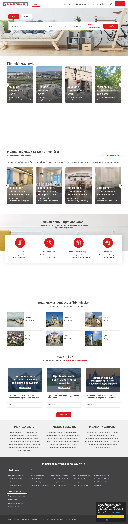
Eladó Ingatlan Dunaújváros (81, 485)
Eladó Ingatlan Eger (79, 478)
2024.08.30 (90, 404)
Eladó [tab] (14, 16)
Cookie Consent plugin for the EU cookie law (111, 520)
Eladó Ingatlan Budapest (16, 475)
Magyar (35, 4)
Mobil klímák (98, 485)
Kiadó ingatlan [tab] (28, 470)
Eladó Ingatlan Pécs (14, 482)
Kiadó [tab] (26, 16)
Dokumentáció (36, 519)
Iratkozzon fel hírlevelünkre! (76, 360)
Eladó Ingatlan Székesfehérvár (39, 485)
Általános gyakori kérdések (16, 496)
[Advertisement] (64, 127)
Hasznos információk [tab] (17, 491)
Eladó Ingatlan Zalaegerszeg (60, 482)
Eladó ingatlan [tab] (14, 470)
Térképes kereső (95, 25)
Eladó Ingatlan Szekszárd (102, 475)
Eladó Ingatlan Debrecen (37, 475)
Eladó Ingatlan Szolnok (101, 478)
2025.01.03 (12, 404)
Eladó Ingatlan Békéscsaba (81, 475)
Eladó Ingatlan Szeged (37, 478)
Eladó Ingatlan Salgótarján (59, 475)
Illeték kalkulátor (13, 499)
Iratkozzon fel (53, 162)
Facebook (28, 519)
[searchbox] (27, 26)
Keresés (111, 26)
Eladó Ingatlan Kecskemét (16, 485)
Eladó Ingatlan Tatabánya (102, 482)
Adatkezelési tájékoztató (48, 519)
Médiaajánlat (20, 519)
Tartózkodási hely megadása (20, 156)
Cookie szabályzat (61, 519)
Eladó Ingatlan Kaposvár (59, 485)
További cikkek (64, 415)
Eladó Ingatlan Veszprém (80, 482)
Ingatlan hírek (64, 356)
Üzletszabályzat (72, 519)
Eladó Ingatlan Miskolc (15, 478)
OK (111, 516)
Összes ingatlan (113, 156)
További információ (115, 512)
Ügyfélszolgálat (11, 519)
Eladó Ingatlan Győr (36, 482)
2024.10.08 (51, 404)
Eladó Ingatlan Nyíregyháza (60, 478)
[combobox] (27, 26)
